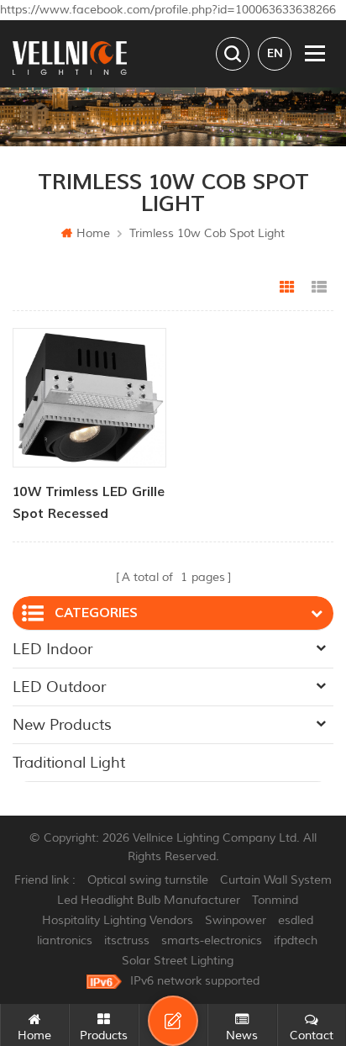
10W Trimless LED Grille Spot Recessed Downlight (89, 504)
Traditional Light (69, 762)
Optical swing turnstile (147, 880)
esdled (295, 920)
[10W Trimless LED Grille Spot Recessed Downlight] (89, 398)
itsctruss (126, 940)
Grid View (287, 287)
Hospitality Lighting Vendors (117, 920)
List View (319, 287)
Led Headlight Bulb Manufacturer (148, 900)
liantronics (64, 940)
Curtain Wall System (276, 880)
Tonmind (275, 900)
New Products (62, 725)
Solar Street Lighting (177, 961)
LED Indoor (52, 649)
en (275, 53)
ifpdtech (295, 940)
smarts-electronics (211, 940)
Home (93, 233)
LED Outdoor (59, 687)
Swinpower (235, 920)
